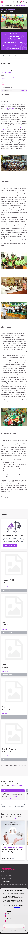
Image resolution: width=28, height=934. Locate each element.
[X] (4, 875)
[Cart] (17, 2)
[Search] (14, 2)
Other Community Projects (6, 78)
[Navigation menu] (26, 2)
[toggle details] (24, 860)
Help (13, 785)
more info (3, 72)
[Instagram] (9, 875)
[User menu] (23, 2)
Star (4, 622)
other (3, 84)
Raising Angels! (8, 9)
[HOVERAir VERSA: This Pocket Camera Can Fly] (13, 833)
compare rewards (9, 545)
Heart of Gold (8, 580)
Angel (4, 707)
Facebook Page (9, 108)
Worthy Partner (9, 749)
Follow (14, 45)
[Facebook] (1, 875)
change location (21, 5)
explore (16, 818)
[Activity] (20, 2)
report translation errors (14, 885)
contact (9, 72)
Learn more (15, 796)
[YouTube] (6, 875)
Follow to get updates (7, 798)
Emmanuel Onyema (7, 11)
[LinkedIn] (11, 875)
